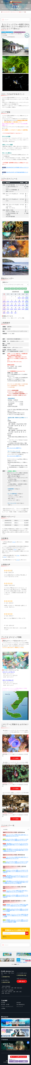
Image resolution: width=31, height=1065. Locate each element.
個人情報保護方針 (21, 1004)
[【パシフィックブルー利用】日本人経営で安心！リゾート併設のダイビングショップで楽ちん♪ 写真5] (15, 248)
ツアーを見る (15, 758)
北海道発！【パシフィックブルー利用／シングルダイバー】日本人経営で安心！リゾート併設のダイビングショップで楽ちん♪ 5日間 (15, 921)
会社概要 (3, 1002)
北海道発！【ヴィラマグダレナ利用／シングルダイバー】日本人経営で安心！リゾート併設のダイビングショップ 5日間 (15, 910)
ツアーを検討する (14, 1061)
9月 (5, 288)
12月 (16, 288)
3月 (25, 288)
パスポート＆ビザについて (7, 1006)
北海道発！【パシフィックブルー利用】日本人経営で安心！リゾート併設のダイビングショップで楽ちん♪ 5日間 (15, 915)
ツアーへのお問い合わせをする (19, 1056)
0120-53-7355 (6, 982)
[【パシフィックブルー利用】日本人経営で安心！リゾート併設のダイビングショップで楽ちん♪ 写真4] (15, 230)
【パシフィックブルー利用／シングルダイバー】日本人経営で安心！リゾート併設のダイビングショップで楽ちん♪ (15, 871)
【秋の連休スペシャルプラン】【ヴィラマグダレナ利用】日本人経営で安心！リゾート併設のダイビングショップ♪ (15, 844)
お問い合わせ (22, 981)
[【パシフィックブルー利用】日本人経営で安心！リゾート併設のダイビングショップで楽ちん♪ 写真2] (15, 64)
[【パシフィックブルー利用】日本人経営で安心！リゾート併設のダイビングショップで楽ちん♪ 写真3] (15, 82)
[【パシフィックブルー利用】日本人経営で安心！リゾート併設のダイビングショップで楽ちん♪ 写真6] (15, 266)
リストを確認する (23, 1061)
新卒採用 (19, 1002)
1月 (19, 288)
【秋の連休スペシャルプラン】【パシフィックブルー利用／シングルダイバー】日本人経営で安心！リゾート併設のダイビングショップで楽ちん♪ (15, 882)
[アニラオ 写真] (15, 660)
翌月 (26, 291)
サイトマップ (20, 1006)
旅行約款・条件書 (5, 1004)
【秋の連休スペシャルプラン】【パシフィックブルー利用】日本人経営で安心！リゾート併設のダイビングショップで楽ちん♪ (15, 876)
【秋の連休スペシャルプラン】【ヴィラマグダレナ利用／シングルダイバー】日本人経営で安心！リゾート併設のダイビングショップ (15, 850)
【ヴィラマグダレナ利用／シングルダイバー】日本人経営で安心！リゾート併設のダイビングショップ (15, 840)
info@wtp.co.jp (22, 975)
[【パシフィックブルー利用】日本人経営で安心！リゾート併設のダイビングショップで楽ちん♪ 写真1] (15, 46)
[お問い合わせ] (29, 3)
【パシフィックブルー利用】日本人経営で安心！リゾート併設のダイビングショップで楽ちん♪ (15, 891)
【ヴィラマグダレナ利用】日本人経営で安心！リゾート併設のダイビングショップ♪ (15, 835)
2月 (22, 288)
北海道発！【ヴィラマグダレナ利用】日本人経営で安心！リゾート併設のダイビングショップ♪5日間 (15, 905)
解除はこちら (7, 936)
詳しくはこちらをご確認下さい (14, 448)
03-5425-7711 (6, 976)
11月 (12, 288)
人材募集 (3, 1008)
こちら (13, 541)
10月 (9, 288)
